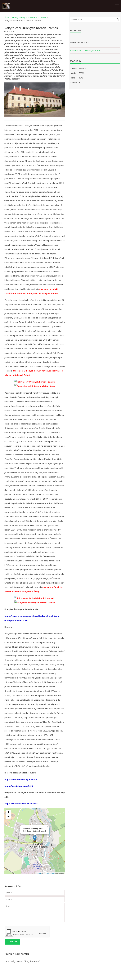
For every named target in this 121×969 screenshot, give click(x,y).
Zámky (42, 17)
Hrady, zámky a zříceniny (24, 17)
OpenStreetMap (49, 873)
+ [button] (8, 812)
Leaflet (38, 873)
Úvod (6, 17)
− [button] (8, 816)
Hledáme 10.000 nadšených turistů (85, 50)
